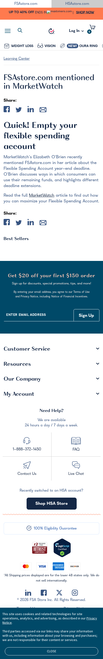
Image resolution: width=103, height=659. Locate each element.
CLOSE (51, 651)
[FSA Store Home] (51, 31)
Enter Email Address (26, 315)
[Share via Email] (43, 110)
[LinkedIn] (28, 593)
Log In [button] (74, 32)
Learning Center (17, 59)
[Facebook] (44, 593)
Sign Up (86, 316)
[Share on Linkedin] (31, 110)
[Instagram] (75, 593)
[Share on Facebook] (7, 110)
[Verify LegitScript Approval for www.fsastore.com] (62, 548)
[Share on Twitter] (19, 110)
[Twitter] (59, 593)
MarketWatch (41, 196)
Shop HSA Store (51, 504)
